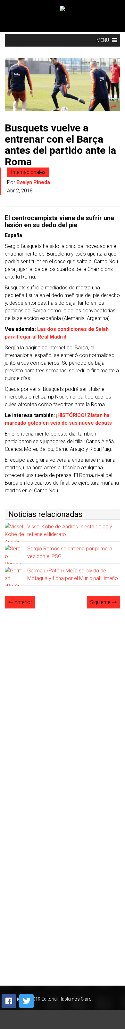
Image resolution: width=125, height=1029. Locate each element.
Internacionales (28, 172)
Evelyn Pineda (33, 182)
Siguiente (101, 602)
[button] (102, 40)
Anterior (22, 602)
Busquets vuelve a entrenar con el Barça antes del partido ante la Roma (60, 145)
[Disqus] (62, 693)
